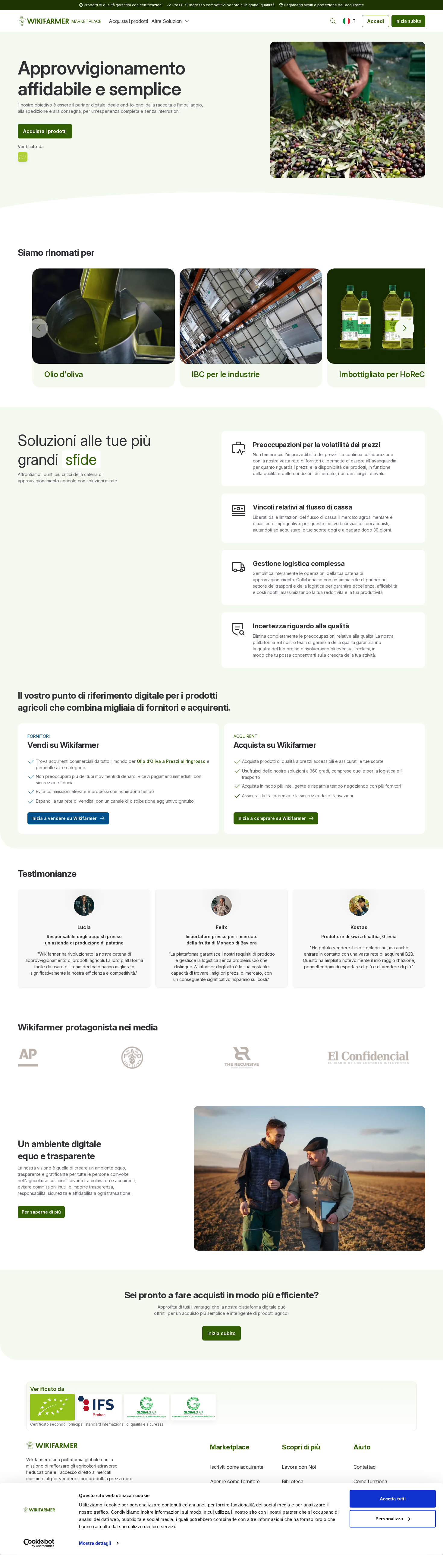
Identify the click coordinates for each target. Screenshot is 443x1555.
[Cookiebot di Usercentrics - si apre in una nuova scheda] (39, 1543)
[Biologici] (52, 1407)
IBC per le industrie (225, 374)
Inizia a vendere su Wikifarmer (64, 818)
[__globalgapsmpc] (146, 1407)
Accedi (375, 21)
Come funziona (370, 1481)
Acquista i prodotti (128, 21)
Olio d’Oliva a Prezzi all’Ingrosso (171, 761)
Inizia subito (408, 21)
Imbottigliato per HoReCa (384, 374)
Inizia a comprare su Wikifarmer (271, 818)
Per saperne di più (41, 1211)
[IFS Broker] (99, 1407)
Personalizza (389, 1518)
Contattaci (364, 1467)
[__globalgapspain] (193, 1407)
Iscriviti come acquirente (236, 1467)
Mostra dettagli (95, 1543)
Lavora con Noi (299, 1467)
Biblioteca (292, 1481)
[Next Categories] (404, 328)
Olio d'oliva (63, 374)
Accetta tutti (393, 1498)
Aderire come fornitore (235, 1481)
